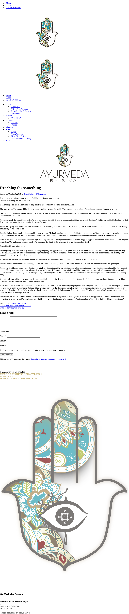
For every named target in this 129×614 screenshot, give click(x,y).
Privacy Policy (33, 374)
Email (3, 341)
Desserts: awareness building (22, 303)
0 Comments (41, 194)
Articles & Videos (13, 8)
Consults (9, 129)
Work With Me (17, 134)
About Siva (15, 107)
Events (9, 116)
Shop (8, 141)
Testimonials (16, 113)
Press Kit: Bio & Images (21, 111)
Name (3, 336)
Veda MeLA (16, 118)
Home (8, 3)
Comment (4, 332)
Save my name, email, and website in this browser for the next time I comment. (34, 350)
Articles (9, 120)
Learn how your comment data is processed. (48, 359)
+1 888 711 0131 (7, 376)
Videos (14, 125)
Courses (9, 127)
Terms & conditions (11, 374)
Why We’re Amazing (19, 109)
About (8, 5)
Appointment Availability (21, 138)
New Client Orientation (20, 136)
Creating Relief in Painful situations (15, 305)
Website (3, 345)
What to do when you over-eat (13, 308)
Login (13, 132)
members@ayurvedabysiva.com (18, 379)
